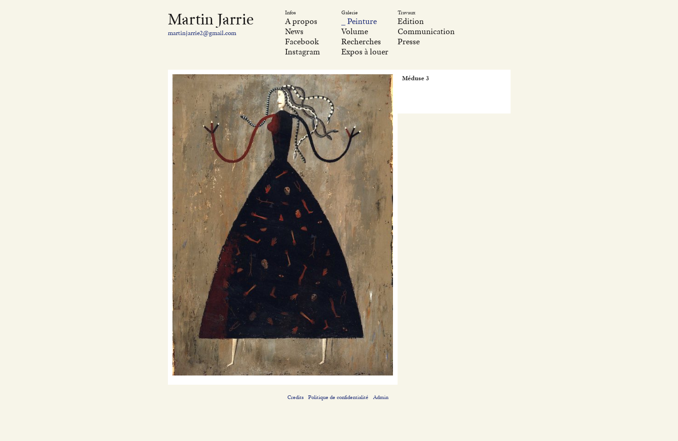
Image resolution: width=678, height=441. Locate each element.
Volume (354, 31)
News (294, 31)
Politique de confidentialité (338, 397)
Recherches (361, 41)
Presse (409, 41)
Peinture (362, 21)
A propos (301, 21)
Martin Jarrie (211, 19)
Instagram (302, 52)
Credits (295, 397)
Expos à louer (364, 52)
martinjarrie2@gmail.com (202, 33)
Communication (426, 31)
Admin (380, 397)
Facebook (302, 41)
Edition (411, 21)
